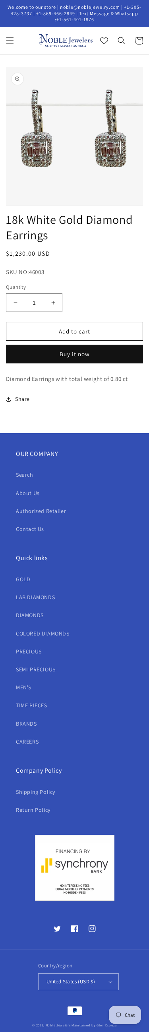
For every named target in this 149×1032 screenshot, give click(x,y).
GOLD (23, 579)
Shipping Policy (35, 791)
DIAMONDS (30, 615)
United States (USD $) (70, 981)
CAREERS (27, 741)
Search (24, 474)
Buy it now (75, 354)
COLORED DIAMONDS (43, 633)
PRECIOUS (29, 651)
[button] (10, 40)
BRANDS (26, 723)
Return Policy (33, 809)
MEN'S (23, 687)
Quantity (16, 287)
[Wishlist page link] (104, 41)
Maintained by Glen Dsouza (94, 1025)
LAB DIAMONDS (35, 597)
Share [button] (22, 399)
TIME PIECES (31, 705)
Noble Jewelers (58, 1025)
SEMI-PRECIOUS (36, 669)
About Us (28, 493)
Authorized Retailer (41, 511)
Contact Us (30, 529)
